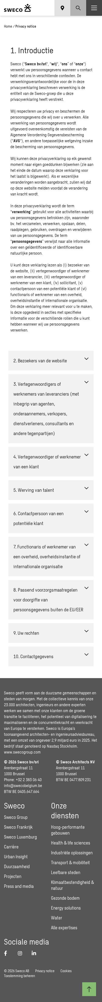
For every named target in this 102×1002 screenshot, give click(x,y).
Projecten (12, 876)
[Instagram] (22, 953)
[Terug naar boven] (89, 989)
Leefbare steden (65, 872)
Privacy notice (44, 971)
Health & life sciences (70, 842)
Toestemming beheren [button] (19, 976)
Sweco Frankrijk (18, 827)
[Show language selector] (62, 8)
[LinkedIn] (36, 953)
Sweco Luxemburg (20, 837)
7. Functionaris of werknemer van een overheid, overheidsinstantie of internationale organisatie (46, 556)
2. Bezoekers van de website (40, 360)
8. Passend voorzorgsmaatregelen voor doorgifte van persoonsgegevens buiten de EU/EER (48, 599)
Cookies (66, 971)
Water (56, 917)
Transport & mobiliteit (70, 862)
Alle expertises (64, 927)
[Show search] (78, 8)
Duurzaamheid (17, 866)
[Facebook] (8, 953)
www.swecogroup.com (22, 752)
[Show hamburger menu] (94, 8)
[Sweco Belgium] (17, 8)
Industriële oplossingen (72, 852)
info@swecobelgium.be (23, 785)
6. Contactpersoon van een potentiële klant (38, 518)
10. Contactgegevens (33, 656)
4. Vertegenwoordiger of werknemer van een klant (47, 461)
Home (8, 26)
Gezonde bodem (65, 898)
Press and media (19, 886)
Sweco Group (15, 817)
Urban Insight (16, 856)
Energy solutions (66, 908)
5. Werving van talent (33, 490)
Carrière (11, 846)
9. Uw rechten (26, 633)
